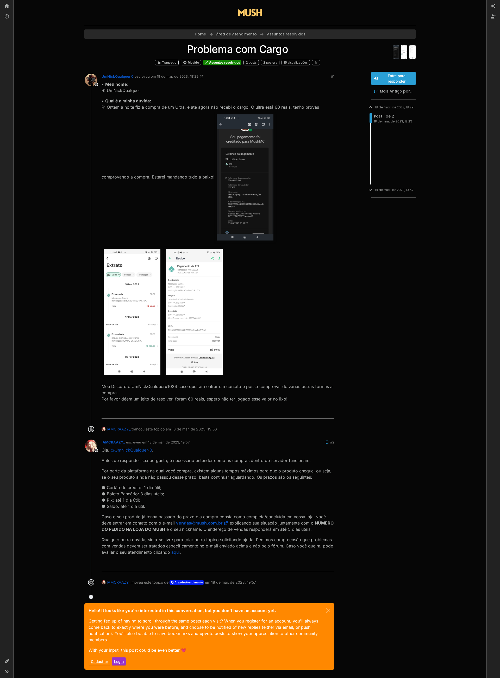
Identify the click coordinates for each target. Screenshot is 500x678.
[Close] (328, 610)
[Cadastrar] (493, 17)
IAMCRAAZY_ (118, 429)
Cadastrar (99, 661)
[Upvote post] (311, 412)
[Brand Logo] (250, 12)
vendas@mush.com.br (199, 523)
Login (119, 661)
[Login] (493, 6)
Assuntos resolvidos (224, 62)
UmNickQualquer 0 (118, 76)
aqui (175, 552)
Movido (193, 62)
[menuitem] (493, 6)
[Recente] (6, 17)
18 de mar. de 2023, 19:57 (169, 442)
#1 (332, 76)
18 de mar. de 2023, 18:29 (177, 76)
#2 (332, 442)
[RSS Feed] (316, 62)
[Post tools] (330, 412)
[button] (6, 661)
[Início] (6, 6)
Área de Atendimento (188, 582)
